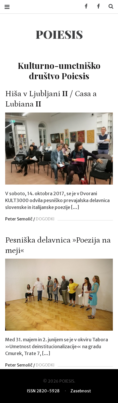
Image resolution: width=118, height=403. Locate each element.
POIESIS (59, 34)
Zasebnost (80, 391)
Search (109, 6)
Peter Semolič (18, 219)
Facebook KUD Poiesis (84, 6)
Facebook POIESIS (96, 6)
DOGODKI (45, 219)
